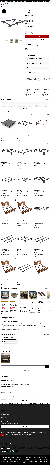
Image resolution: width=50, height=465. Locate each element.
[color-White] (41, 312)
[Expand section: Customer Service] (25, 407)
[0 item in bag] (48, 4)
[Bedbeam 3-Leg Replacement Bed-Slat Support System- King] (25, 208)
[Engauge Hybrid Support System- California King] (25, 239)
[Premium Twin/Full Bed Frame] (41, 123)
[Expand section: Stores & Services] (25, 414)
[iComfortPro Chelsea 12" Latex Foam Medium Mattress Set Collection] (5, 295)
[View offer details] (37, 59)
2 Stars (2, 345)
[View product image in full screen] (2, 36)
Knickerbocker (28, 9)
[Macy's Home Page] (6, 4)
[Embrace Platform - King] (9, 151)
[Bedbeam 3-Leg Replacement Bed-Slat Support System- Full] (9, 208)
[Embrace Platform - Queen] (41, 151)
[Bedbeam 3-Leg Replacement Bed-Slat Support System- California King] (41, 267)
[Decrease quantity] (26, 32)
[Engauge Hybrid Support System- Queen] (9, 180)
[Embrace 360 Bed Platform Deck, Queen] (9, 123)
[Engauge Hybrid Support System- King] (25, 123)
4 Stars (2, 341)
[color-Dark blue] (24, 311)
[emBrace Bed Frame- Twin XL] (46, 79)
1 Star (2, 348)
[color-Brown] (28, 94)
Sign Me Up (25, 426)
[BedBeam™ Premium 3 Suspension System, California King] (9, 239)
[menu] (1, 4)
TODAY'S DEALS (4, 1)
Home (4, 6)
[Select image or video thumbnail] (6, 41)
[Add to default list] (32, 75)
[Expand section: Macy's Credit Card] (25, 411)
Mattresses (8, 6)
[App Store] (4, 451)
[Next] (23, 41)
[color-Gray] (30, 94)
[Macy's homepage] (1, 6)
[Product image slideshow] (13, 23)
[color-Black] (26, 94)
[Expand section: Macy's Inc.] (25, 417)
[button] (13, 25)
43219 (29, 43)
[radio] (26, 95)
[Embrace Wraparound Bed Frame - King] (29, 79)
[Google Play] (14, 451)
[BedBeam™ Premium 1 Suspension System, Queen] (25, 267)
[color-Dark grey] (26, 311)
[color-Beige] (30, 312)
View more (25, 108)
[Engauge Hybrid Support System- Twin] (25, 151)
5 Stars (2, 339)
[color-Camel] (22, 311)
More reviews (25, 400)
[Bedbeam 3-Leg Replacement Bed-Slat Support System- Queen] (9, 267)
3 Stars (2, 343)
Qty (29, 31)
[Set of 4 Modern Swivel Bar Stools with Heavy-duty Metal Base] (42, 295)
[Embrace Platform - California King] (41, 180)
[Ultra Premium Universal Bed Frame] (37, 79)
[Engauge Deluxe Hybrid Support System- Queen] (25, 180)
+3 (35, 312)
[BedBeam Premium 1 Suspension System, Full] (41, 239)
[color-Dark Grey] (34, 312)
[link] (29, 90)
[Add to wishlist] (23, 9)
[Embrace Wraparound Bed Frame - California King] (41, 208)
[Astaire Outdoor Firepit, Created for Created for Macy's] (14, 295)
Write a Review (46, 334)
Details (31, 15)
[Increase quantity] (31, 32)
